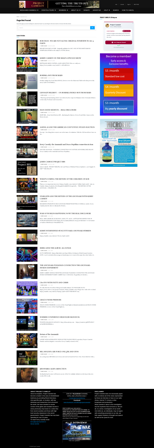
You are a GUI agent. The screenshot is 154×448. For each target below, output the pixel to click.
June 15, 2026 (50, 319)
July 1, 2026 (50, 270)
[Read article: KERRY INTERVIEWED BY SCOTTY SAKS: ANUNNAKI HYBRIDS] (27, 237)
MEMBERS (62, 10)
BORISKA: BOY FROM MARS (51, 75)
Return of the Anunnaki (49, 334)
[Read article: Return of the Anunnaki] (27, 340)
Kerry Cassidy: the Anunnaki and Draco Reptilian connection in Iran (66, 144)
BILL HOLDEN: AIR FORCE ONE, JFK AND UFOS (59, 352)
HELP (106, 10)
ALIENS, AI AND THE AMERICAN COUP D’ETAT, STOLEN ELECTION (67, 127)
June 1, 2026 (50, 371)
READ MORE (34, 424)
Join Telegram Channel (119, 42)
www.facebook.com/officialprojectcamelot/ (77, 402)
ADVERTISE (97, 10)
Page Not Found (24, 16)
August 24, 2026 (51, 60)
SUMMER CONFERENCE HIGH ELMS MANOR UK (60, 317)
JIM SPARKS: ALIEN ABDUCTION (53, 369)
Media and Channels (28, 10)
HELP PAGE (136, 4)
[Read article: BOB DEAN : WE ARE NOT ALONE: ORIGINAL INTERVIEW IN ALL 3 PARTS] (27, 47)
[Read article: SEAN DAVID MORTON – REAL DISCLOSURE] (27, 116)
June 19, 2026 (50, 302)
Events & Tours (48, 10)
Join (116, 4)
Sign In (128, 4)
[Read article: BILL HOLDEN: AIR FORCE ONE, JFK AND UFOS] (27, 357)
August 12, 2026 (51, 129)
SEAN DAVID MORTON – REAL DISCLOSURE (58, 110)
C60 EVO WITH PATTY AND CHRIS (54, 282)
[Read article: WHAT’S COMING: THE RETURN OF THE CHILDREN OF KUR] (27, 185)
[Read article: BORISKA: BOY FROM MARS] (27, 81)
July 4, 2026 (50, 216)
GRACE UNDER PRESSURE (50, 300)
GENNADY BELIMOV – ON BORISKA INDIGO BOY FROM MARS (65, 93)
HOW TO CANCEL (128, 10)
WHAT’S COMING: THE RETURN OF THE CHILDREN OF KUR (64, 179)
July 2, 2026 (50, 233)
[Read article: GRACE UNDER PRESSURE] (27, 306)
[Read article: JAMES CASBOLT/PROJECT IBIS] (27, 168)
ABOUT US (74, 10)
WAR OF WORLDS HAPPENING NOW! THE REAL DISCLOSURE (65, 213)
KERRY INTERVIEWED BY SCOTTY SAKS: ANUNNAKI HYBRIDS (65, 231)
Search (116, 10)
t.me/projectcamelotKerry (77, 398)
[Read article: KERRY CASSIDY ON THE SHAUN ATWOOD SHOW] (27, 64)
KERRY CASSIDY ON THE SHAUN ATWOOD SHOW (60, 58)
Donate (122, 4)
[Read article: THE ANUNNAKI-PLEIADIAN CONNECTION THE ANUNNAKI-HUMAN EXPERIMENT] (27, 271)
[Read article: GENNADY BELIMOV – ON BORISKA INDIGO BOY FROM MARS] (27, 98)
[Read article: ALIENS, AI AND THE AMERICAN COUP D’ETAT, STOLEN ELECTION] (27, 133)
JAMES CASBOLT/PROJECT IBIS (52, 162)
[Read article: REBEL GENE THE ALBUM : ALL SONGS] (27, 254)
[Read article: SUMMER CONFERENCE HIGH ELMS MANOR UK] (27, 323)
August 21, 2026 (51, 95)
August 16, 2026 (51, 112)
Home (18, 16)
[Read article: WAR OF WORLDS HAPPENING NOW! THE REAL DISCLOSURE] (27, 219)
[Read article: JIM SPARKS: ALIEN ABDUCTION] (27, 375)
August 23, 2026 (51, 78)
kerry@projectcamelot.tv (38, 422)
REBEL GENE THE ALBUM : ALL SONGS (55, 248)
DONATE (87, 10)
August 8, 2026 (51, 147)
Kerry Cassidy (44, 45)
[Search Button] (92, 27)
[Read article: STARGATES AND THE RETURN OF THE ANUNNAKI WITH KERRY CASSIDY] (27, 202)
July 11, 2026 (50, 181)
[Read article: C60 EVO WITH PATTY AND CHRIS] (27, 288)
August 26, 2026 (51, 45)
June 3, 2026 (50, 354)
